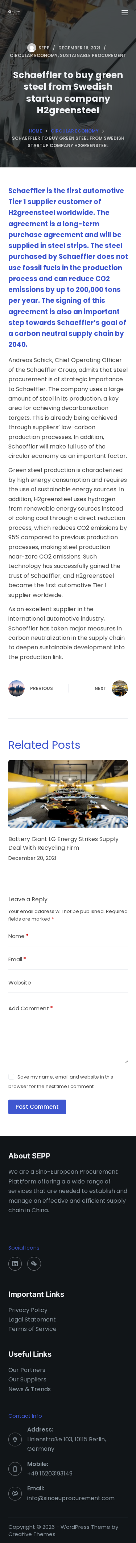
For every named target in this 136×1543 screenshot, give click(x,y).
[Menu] (124, 12)
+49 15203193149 (50, 1473)
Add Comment (30, 1008)
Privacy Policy (28, 1310)
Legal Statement (32, 1319)
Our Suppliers (27, 1379)
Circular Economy (34, 55)
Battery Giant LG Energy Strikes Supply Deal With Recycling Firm (63, 843)
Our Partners (26, 1370)
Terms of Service (32, 1329)
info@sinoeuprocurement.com (71, 1498)
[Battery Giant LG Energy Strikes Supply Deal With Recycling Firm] (68, 794)
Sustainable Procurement (93, 55)
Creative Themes (31, 1534)
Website (19, 982)
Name (18, 936)
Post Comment (37, 1106)
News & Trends (29, 1389)
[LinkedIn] (15, 1264)
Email (17, 959)
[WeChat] (34, 1264)
